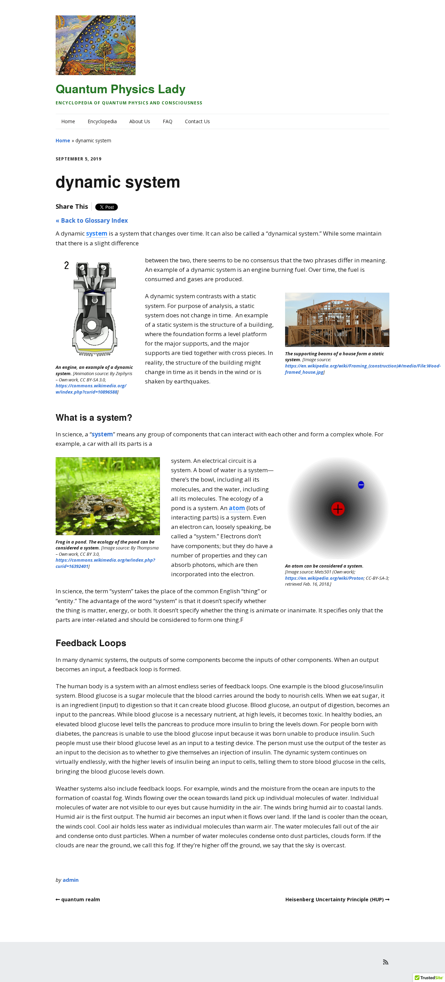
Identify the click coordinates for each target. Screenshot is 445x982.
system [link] (96, 233)
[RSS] (385, 962)
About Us (139, 121)
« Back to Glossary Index (92, 220)
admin (71, 879)
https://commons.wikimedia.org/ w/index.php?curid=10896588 (91, 388)
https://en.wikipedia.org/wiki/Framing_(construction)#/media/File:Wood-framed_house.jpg (363, 369)
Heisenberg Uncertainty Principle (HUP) (334, 899)
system (102, 434)
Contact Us (197, 121)
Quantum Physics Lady (121, 88)
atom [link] (237, 508)
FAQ (167, 121)
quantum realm (80, 899)
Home (68, 121)
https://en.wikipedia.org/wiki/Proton (324, 578)
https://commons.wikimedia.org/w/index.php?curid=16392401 (105, 563)
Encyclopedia (102, 121)
